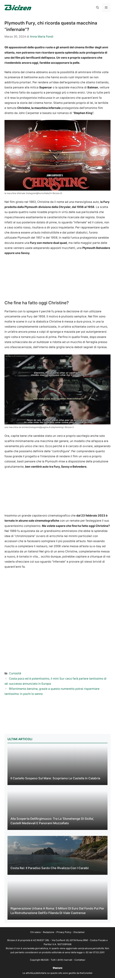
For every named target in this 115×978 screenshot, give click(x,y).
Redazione (48, 932)
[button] (97, 7)
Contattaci (79, 959)
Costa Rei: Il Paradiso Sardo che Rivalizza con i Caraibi (49, 868)
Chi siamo (35, 932)
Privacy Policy (63, 932)
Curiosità (15, 673)
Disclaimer (79, 932)
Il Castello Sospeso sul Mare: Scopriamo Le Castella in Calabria (55, 778)
